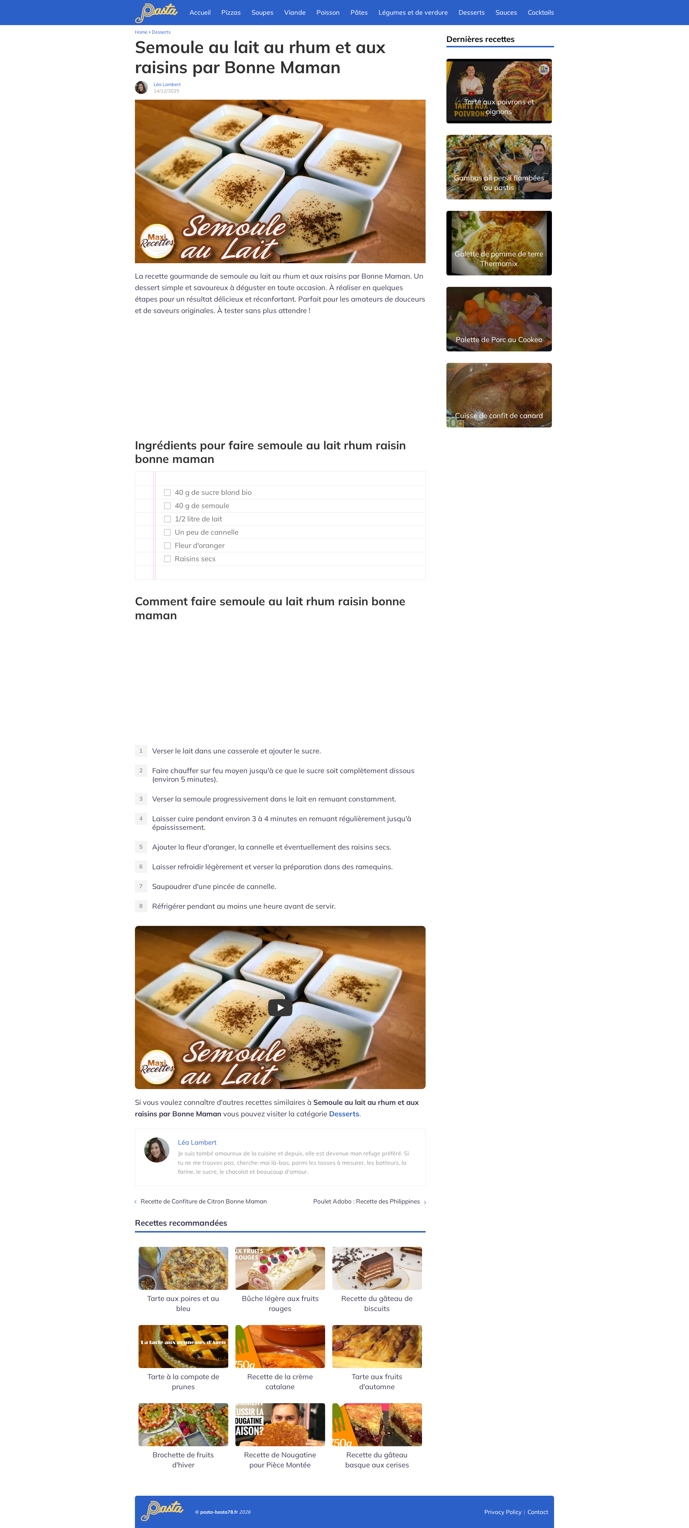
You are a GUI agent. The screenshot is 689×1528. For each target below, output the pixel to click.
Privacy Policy (503, 1511)
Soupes (262, 12)
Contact (538, 1511)
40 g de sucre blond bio (213, 492)
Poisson (328, 12)
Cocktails (541, 12)
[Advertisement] (280, 373)
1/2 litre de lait (198, 519)
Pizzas (231, 12)
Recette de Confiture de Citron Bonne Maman (204, 1201)
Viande (295, 12)
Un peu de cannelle (207, 532)
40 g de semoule (202, 505)
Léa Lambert (167, 84)
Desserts (472, 12)
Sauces (506, 12)
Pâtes (359, 12)
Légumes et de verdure (413, 12)
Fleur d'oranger (200, 545)
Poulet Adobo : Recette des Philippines (366, 1201)
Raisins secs (195, 559)
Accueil (200, 12)
